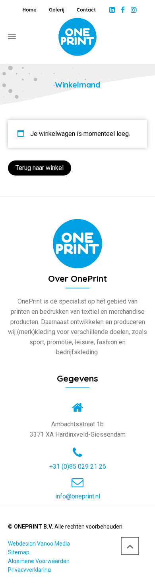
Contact (86, 10)
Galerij (56, 10)
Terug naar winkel (39, 168)
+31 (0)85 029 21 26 (77, 466)
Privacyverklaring (29, 569)
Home (30, 10)
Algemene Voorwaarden (39, 561)
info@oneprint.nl (77, 496)
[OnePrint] (77, 37)
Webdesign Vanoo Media (39, 543)
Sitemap (18, 552)
